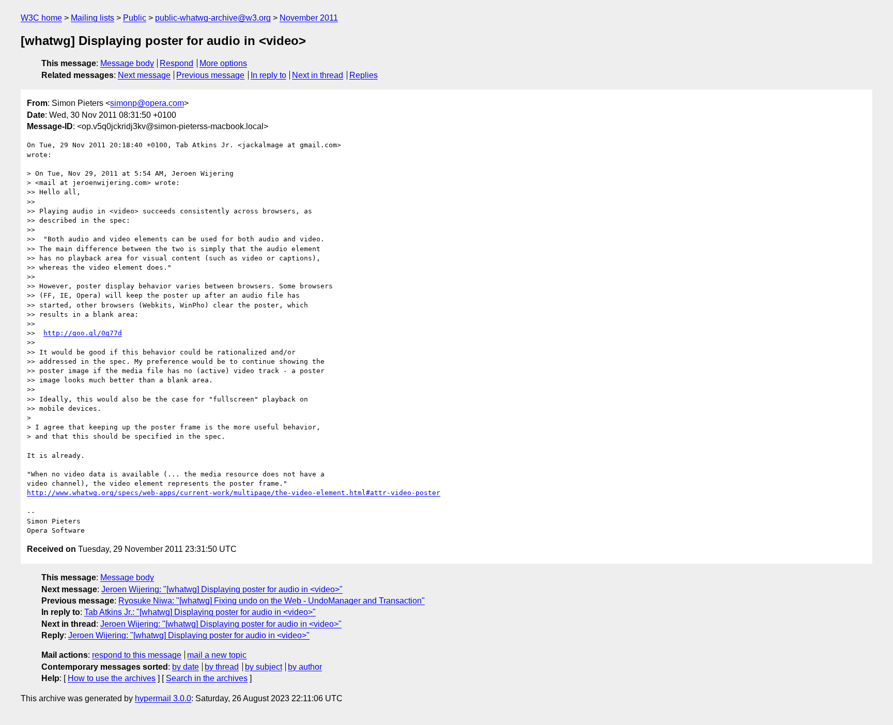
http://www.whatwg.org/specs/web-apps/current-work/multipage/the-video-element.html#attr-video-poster (233, 493)
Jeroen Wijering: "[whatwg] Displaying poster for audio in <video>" (222, 589)
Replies (363, 75)
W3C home (41, 17)
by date (185, 666)
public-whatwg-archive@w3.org (213, 17)
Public (134, 17)
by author (305, 666)
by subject (263, 666)
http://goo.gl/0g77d (82, 333)
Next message (144, 75)
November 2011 (309, 17)
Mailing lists (92, 17)
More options (223, 63)
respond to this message (136, 655)
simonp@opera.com (147, 103)
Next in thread (317, 75)
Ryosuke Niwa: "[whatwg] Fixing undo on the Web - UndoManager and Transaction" (271, 600)
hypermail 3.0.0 (163, 698)
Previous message (210, 75)
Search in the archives (207, 678)
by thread (222, 666)
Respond (176, 63)
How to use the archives (112, 678)
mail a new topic (217, 655)
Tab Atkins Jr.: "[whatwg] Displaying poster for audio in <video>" (200, 612)
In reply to (268, 75)
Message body (127, 63)
